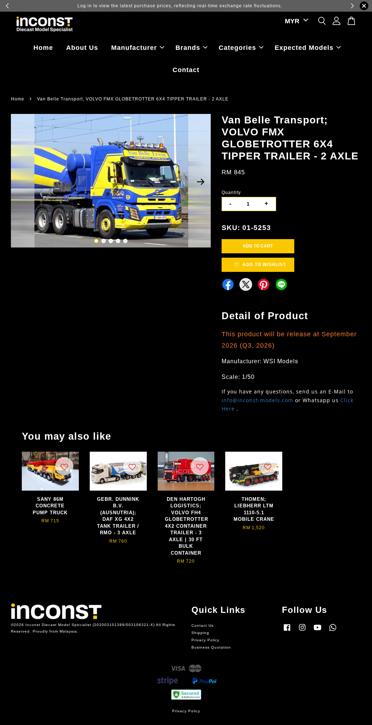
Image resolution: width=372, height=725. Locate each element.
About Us (82, 47)
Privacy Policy (205, 640)
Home (43, 47)
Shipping (200, 633)
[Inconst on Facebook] (287, 631)
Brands (187, 47)
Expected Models (304, 47)
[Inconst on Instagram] (302, 631)
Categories (237, 47)
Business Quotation (211, 647)
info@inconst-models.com (257, 400)
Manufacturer (134, 47)
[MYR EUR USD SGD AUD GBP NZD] (295, 21)
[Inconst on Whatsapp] (333, 631)
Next (201, 182)
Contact (186, 70)
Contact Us (202, 625)
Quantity (231, 192)
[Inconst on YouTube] (317, 631)
